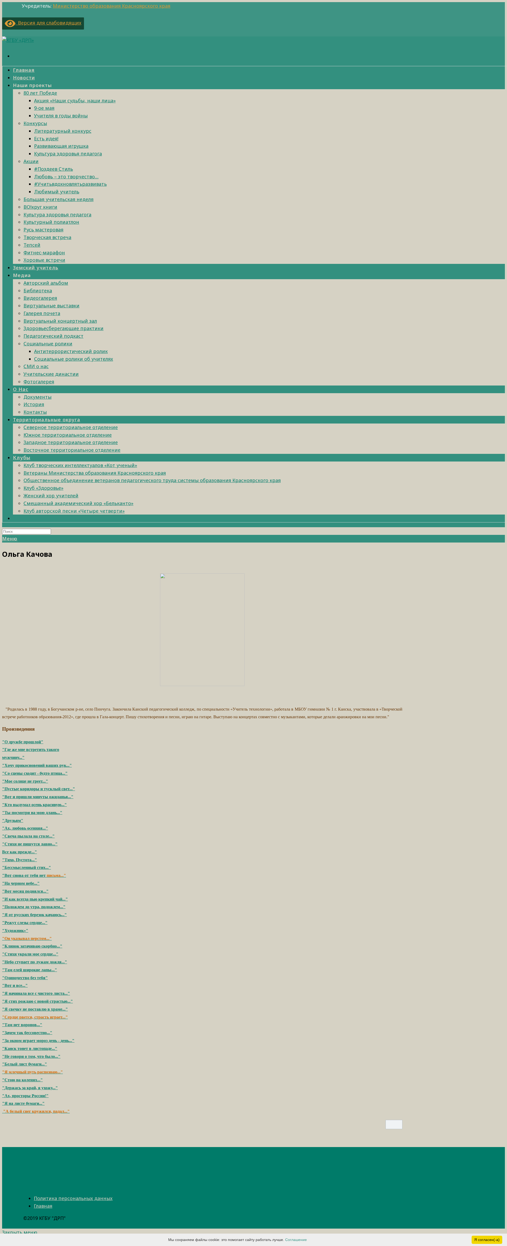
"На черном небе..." (21, 883)
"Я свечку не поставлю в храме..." (35, 1009)
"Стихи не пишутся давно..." (30, 844)
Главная (43, 1206)
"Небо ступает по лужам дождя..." (34, 962)
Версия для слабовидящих (48, 23)
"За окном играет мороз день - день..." (38, 1040)
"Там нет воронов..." (22, 1025)
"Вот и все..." (15, 985)
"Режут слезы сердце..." (25, 922)
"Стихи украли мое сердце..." (30, 954)
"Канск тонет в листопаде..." (29, 1048)
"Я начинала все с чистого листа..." (36, 993)
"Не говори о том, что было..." (31, 1056)
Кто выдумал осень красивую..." (35, 804)
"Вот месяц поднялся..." (25, 891)
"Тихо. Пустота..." (19, 860)
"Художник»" (15, 930)
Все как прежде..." (19, 852)
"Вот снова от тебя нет (24, 875)
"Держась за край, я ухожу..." (30, 1088)
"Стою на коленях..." (22, 1080)
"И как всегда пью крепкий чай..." (35, 899)
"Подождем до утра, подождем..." (33, 907)
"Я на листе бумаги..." (23, 1103)
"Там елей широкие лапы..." (29, 970)
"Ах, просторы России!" (25, 1095)
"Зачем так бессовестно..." (27, 1032)
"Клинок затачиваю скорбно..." (32, 946)
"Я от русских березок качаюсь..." (34, 914)
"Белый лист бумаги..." (24, 1064)
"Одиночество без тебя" (25, 978)
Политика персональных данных (73, 1198)
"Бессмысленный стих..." (26, 867)
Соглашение (296, 1240)
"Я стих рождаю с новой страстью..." (37, 1001)
